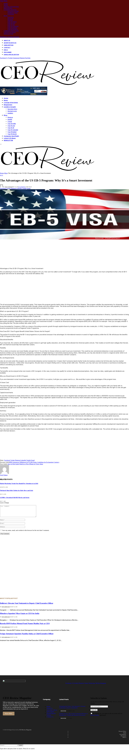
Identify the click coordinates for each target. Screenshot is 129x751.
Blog (6, 15)
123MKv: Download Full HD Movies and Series (14, 497)
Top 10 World (13, 29)
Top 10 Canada (13, 26)
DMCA (6, 50)
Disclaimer (7, 52)
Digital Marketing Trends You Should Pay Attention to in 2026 (19, 483)
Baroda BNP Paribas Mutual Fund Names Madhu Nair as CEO (25, 623)
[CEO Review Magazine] (47, 86)
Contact (7, 47)
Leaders (11, 14)
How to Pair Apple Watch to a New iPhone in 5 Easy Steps (25, 464)
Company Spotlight (11, 31)
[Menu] (1, 144)
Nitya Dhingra (6, 606)
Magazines (8, 8)
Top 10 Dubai (12, 28)
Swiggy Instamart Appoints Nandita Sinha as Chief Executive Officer (26, 634)
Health (10, 18)
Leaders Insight (10, 9)
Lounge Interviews (11, 6)
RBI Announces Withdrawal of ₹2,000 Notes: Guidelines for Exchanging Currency (34, 462)
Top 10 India (12, 22)
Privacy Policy (94, 715)
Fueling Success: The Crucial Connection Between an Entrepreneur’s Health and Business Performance (73, 714)
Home (6, 3)
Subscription (8, 45)
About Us (7, 40)
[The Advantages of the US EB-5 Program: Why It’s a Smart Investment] (64, 239)
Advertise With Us (10, 43)
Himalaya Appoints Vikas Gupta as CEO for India (19, 613)
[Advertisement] (56, 253)
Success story (13, 11)
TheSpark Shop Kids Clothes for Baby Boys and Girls (16, 490)
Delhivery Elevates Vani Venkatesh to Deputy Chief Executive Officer (26, 603)
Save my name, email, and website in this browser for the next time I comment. (25, 530)
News (6, 5)
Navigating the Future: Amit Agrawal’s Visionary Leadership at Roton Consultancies (72, 707)
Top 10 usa (11, 23)
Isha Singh (63, 718)
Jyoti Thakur (8, 186)
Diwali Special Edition (11, 54)
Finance (11, 17)
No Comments (21, 186)
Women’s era (13, 12)
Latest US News (10, 32)
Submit (20, 745)
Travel (10, 20)
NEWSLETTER (8, 34)
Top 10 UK (11, 25)
